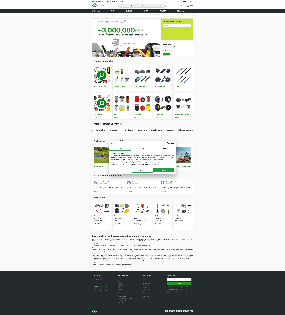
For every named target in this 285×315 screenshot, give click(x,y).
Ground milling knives (139, 220)
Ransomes (145, 278)
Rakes (176, 221)
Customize (141, 170)
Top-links (136, 221)
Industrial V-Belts (118, 221)
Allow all (164, 170)
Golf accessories (179, 220)
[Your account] (184, 5)
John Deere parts (98, 220)
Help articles (121, 302)
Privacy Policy (174, 291)
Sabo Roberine (146, 283)
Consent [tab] (120, 148)
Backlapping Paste (159, 218)
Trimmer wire (145, 289)
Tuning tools (158, 220)
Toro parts (96, 221)
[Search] (164, 5)
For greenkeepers (122, 293)
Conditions (120, 285)
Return (119, 287)
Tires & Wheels (117, 223)
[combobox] (138, 5)
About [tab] (164, 148)
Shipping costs (121, 280)
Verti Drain (145, 285)
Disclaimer (120, 278)
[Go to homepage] (98, 5)
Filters (115, 220)
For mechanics (121, 294)
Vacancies (120, 289)
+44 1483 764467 (188, 15)
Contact (120, 283)
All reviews (96, 191)
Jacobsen (144, 287)
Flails (135, 218)
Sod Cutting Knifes (138, 225)
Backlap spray (145, 296)
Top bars (144, 291)
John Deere (145, 280)
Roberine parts (97, 223)
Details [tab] (142, 148)
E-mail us (166, 54)
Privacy (120, 281)
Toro (143, 281)
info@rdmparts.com (101, 288)
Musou (144, 294)
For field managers (122, 300)
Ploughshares (137, 223)
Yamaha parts (97, 225)
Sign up (179, 283)
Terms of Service (184, 291)
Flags (176, 223)
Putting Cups (178, 218)
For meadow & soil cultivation (125, 298)
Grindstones (158, 223)
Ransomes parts (97, 218)
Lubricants (157, 225)
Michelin (144, 293)
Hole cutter (178, 225)
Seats (115, 225)
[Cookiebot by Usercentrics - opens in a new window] (167, 143)
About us (120, 291)
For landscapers (122, 296)
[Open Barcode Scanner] (160, 5)
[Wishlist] (181, 5)
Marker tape (158, 221)
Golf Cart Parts (117, 218)
